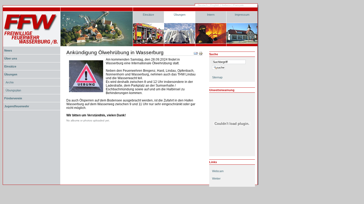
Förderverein (13, 98)
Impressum (242, 14)
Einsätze (148, 14)
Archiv (10, 82)
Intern (211, 14)
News (8, 50)
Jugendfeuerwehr (16, 106)
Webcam (218, 171)
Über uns (10, 58)
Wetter (216, 178)
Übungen (179, 14)
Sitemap (217, 77)
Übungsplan (13, 90)
